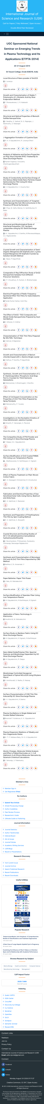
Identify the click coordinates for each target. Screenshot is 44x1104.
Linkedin (8, 1069)
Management (26, 969)
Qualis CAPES (10, 995)
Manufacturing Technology (11, 969)
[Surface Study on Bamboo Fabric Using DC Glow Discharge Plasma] (18, 646)
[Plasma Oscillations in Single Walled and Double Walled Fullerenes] (18, 726)
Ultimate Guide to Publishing (15, 818)
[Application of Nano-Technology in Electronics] (18, 627)
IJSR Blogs (8, 849)
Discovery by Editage (12, 1005)
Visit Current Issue (11, 863)
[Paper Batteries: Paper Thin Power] (18, 589)
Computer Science (34, 966)
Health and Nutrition (21, 966)
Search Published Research (14, 869)
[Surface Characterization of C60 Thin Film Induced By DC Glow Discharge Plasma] (18, 707)
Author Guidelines (11, 809)
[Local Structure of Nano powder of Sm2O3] (18, 89)
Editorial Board (10, 836)
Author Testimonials (12, 833)
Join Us (4, 1041)
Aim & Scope (9, 839)
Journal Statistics (11, 829)
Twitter (7, 1075)
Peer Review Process (12, 812)
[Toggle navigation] (6, 34)
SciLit (7, 1017)
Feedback (5, 1038)
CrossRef (8, 1001)
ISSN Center (9, 998)
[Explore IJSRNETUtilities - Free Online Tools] (22, 906)
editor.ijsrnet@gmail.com (15, 1055)
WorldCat (8, 1011)
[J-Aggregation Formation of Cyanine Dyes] (18, 148)
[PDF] (5, 85)
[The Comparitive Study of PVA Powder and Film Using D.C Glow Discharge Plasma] (18, 450)
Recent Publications (12, 872)
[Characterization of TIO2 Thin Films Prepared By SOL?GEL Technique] (18, 349)
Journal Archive (10, 866)
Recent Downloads (11, 875)
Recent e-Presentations (13, 852)
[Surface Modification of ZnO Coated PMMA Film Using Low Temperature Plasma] (18, 469)
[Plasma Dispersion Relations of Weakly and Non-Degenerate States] (18, 745)
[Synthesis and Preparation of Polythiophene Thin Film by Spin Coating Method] (18, 528)
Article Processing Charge (14, 806)
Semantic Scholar (11, 1024)
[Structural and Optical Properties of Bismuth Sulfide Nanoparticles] (18, 131)
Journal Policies (10, 842)
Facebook (8, 1064)
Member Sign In (10, 788)
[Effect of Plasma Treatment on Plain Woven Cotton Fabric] (18, 488)
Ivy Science (9, 1008)
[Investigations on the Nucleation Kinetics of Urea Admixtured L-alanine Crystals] (18, 431)
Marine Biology (8, 966)
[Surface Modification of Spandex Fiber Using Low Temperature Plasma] (18, 608)
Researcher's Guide (12, 815)
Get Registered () (12, 791)
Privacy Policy (7, 1044)
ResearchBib (9, 1027)
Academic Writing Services (14, 845)
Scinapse (8, 1021)
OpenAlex (8, 1014)
